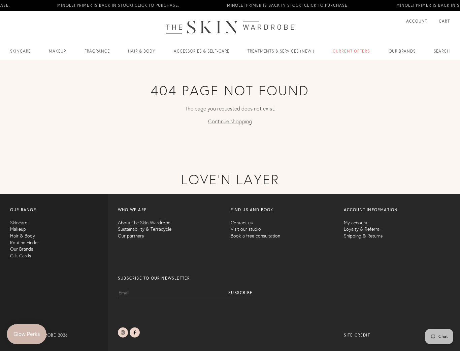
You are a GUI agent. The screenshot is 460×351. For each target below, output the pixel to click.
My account (355, 223)
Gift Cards (20, 256)
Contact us (242, 223)
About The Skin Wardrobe (144, 223)
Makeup (57, 51)
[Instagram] (123, 332)
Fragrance (97, 51)
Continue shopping (230, 121)
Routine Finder (24, 243)
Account (417, 21)
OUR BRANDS (402, 51)
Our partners (131, 236)
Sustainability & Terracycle (144, 229)
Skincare (20, 51)
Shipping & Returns (363, 236)
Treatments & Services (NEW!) (281, 51)
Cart (444, 21)
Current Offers (351, 51)
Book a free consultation (255, 236)
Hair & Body (141, 51)
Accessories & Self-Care (201, 51)
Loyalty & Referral (362, 229)
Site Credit (357, 335)
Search (442, 51)
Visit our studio (246, 229)
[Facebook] (135, 332)
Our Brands (21, 249)
